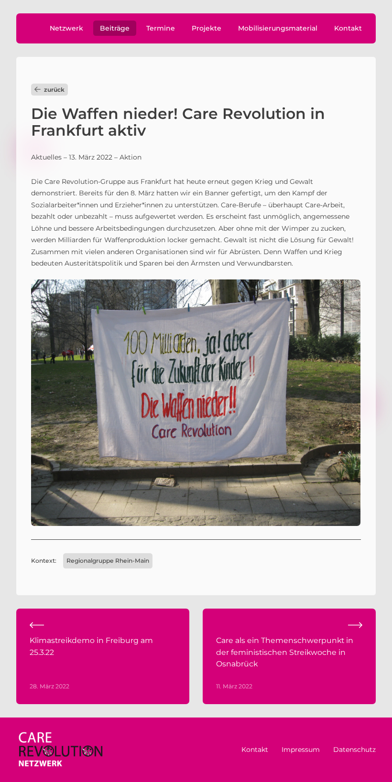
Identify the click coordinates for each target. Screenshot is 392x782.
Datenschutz (354, 749)
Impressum (301, 749)
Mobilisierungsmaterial (277, 28)
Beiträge (115, 28)
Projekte (206, 28)
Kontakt (348, 28)
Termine (160, 28)
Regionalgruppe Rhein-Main (107, 560)
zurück (54, 89)
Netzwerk (66, 28)
